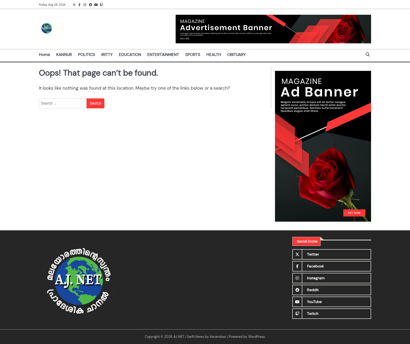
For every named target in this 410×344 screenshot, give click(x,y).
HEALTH (213, 54)
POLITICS (86, 54)
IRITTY (107, 54)
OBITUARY (236, 54)
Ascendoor (218, 337)
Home (44, 54)
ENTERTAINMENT (163, 54)
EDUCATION (130, 54)
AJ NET (178, 337)
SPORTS (192, 54)
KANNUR (64, 54)
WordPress (256, 337)
